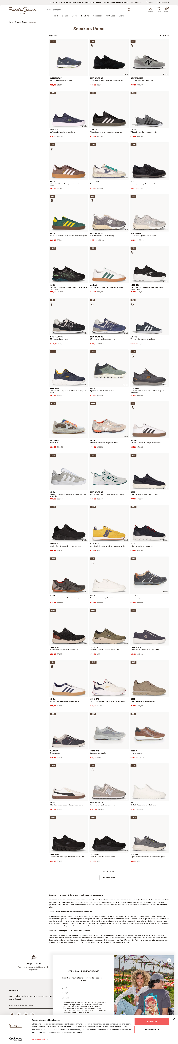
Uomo (74, 16)
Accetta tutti (152, 1021)
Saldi (56, 16)
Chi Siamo (149, 2)
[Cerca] (129, 10)
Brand (121, 16)
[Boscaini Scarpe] (22, 10)
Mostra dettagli (38, 1039)
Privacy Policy (91, 1003)
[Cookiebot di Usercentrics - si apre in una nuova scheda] (15, 1039)
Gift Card (110, 16)
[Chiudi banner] (174, 1019)
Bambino (85, 16)
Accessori (97, 16)
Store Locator (164, 2)
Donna (65, 16)
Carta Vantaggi (137, 2)
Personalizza (150, 1029)
